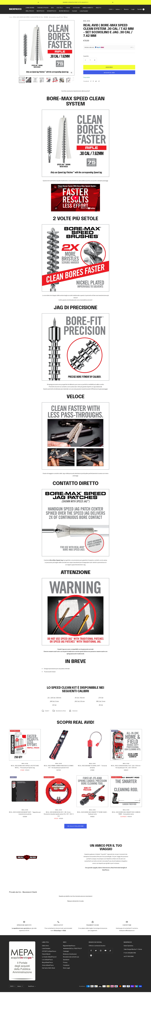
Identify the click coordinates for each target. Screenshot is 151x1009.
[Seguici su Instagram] (100, 950)
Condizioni (66, 965)
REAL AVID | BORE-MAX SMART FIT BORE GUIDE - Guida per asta (92, 813)
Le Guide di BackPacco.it (49, 957)
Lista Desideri (84, 11)
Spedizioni (66, 959)
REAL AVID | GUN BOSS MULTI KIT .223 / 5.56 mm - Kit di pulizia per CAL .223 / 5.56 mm (126, 766)
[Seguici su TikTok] (110, 950)
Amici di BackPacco (48, 965)
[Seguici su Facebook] (91, 950)
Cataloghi (66, 951)
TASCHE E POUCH (42, 7)
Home (10, 17)
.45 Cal (101, 705)
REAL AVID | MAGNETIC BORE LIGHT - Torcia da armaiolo (92, 766)
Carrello (140, 9)
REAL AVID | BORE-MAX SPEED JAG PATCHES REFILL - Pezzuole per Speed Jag (25, 766)
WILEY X (98, 7)
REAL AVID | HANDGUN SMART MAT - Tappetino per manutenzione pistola (25, 813)
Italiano (118, 9)
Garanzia (74, 711)
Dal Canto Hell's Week (48, 968)
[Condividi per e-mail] (98, 81)
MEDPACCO (40, 11)
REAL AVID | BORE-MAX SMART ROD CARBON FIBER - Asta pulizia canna (126, 813)
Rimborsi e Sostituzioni (70, 954)
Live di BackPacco (47, 959)
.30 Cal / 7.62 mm (80, 697)
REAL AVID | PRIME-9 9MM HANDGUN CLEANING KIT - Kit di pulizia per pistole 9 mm (58, 766)
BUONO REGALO (64, 11)
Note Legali (66, 968)
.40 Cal (54, 705)
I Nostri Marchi (46, 954)
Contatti (74, 11)
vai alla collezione (75, 826)
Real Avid (86, 21)
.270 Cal (100, 697)
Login (132, 9)
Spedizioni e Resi (61, 711)
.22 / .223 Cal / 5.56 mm (54, 697)
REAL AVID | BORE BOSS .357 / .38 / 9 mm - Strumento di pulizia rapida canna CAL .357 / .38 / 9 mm (58, 814)
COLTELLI (60, 7)
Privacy (65, 962)
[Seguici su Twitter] (96, 950)
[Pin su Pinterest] (93, 81)
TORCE (68, 7)
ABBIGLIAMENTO (87, 7)
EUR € (110, 9)
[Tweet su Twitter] (96, 81)
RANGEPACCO (51, 11)
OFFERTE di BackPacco (49, 951)
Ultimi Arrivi (45, 945)
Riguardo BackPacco (69, 945)
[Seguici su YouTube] (105, 950)
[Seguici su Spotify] (91, 955)
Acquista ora (109, 72)
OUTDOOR (76, 7)
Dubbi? (47, 711)
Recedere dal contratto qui (71, 957)
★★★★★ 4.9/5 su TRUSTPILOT (72, 948)
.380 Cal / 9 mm (100, 701)
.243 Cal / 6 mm (54, 701)
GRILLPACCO (30, 11)
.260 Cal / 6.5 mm (79, 701)
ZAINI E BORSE (30, 7)
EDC (52, 7)
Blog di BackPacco (47, 962)
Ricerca (126, 9)
